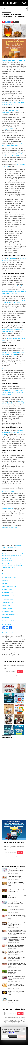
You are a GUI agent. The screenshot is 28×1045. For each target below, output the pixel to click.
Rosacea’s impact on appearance (11, 369)
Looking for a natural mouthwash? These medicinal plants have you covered (16, 978)
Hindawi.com (5, 580)
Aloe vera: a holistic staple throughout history (14, 971)
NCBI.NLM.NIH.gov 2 (8, 596)
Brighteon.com (6, 624)
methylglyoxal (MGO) (8, 129)
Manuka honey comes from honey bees (13, 60)
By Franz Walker (16, 996)
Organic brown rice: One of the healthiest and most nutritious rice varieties (16, 884)
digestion (12, 640)
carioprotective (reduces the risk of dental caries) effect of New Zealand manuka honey (13, 392)
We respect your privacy (20, 1021)
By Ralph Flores (17, 981)
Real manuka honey (8, 508)
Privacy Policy (10, 1032)
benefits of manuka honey (9, 527)
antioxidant (5, 640)
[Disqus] (14, 759)
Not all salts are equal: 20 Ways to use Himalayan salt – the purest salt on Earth (17, 965)
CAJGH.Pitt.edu (6, 605)
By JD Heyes (15, 934)
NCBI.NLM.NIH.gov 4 (8, 618)
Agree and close (12, 1036)
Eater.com (5, 574)
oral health (18, 647)
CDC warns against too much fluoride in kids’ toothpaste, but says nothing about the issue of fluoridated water (17, 932)
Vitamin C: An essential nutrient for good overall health (16, 890)
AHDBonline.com (7, 608)
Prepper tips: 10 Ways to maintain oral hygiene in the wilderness (16, 946)
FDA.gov (4, 583)
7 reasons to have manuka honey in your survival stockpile (13, 102)
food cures (18, 640)
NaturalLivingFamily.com (9, 586)
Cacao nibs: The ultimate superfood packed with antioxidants (16, 958)
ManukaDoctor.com (7, 602)
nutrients (11, 647)
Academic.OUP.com (7, 599)
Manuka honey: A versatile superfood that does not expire (15, 877)
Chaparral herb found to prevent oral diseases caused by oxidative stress (16, 993)
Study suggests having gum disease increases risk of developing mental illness (17, 917)
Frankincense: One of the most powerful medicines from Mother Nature (16, 986)
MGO (7, 643)
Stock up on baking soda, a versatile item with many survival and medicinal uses (17, 924)
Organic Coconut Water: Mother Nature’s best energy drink (15, 952)
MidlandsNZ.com (7, 589)
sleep (8, 649)
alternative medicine (17, 636)
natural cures (13, 643)
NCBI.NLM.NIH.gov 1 (8, 593)
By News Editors (16, 942)
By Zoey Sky (15, 873)
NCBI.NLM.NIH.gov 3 (8, 611)
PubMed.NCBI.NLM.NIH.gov (10, 614)
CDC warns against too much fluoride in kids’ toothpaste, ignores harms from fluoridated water (17, 939)
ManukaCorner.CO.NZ (8, 621)
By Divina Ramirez (16, 1002)
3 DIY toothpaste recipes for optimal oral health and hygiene (17, 999)
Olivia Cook (12, 19)
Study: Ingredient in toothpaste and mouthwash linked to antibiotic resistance (16, 903)
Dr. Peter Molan (11, 258)
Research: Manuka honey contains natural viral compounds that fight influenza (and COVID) (12, 565)
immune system (13, 641)
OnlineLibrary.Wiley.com (9, 577)
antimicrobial (17, 638)
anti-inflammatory (7, 638)
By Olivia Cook (16, 879)
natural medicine (11, 645)
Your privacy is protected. (8, 675)
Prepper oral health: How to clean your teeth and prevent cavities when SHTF (16, 870)
